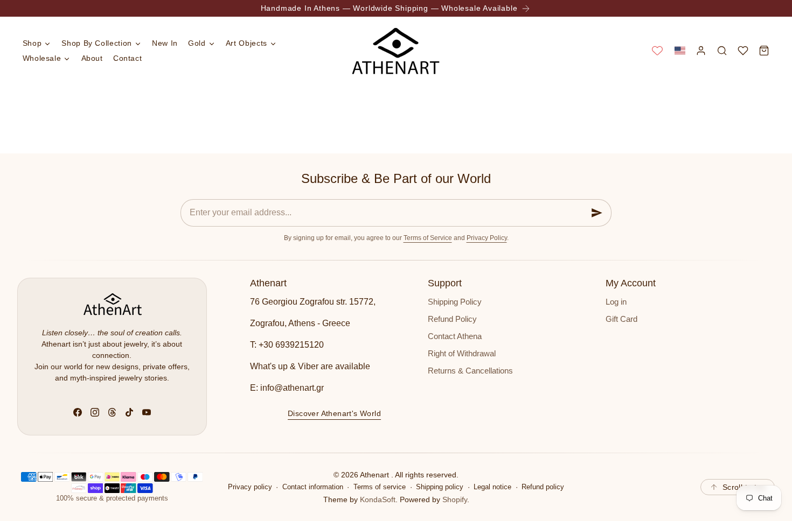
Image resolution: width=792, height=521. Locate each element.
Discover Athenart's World (334, 413)
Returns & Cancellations (470, 371)
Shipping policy (439, 487)
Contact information (312, 487)
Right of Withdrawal (462, 353)
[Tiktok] (129, 412)
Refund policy (543, 487)
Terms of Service (428, 238)
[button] (679, 50)
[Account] (700, 50)
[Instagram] (94, 412)
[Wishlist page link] (657, 50)
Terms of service (379, 487)
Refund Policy (452, 319)
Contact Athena (455, 336)
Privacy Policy (487, 238)
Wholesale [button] (42, 58)
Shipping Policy (455, 302)
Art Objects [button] (246, 43)
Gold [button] (197, 43)
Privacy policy (250, 487)
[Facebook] (77, 412)
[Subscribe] (597, 212)
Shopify (454, 499)
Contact (127, 58)
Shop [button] (32, 43)
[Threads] (112, 412)
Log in (616, 302)
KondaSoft (377, 499)
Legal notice (492, 487)
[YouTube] (146, 412)
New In (165, 43)
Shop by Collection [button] (96, 43)
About (92, 58)
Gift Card (621, 319)
